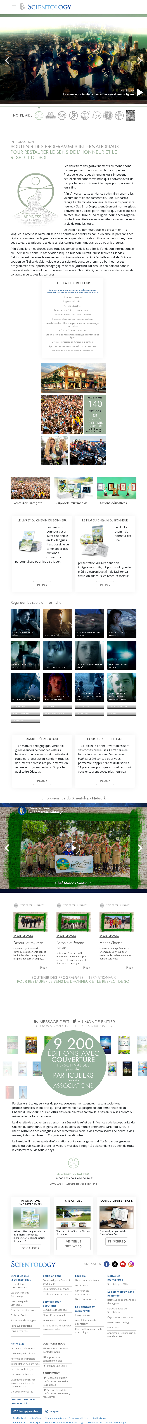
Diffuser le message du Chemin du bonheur (72, 342)
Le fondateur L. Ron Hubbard (19, 1285)
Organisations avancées (120, 1317)
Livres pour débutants (87, 1280)
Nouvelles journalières (115, 1278)
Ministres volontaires (22, 1391)
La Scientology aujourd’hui (85, 1308)
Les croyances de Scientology (20, 1294)
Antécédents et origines (23, 1310)
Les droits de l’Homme (22, 1374)
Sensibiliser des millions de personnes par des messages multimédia (72, 324)
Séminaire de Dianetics (55, 1309)
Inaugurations (82, 1315)
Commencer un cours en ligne (25, 1422)
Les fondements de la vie (56, 1294)
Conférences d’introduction (82, 1292)
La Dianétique (35, 1418)
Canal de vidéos (19, 1331)
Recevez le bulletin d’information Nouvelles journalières (55, 1381)
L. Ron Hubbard (18, 1418)
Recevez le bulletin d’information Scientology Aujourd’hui (56, 1393)
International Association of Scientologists (106, 1422)
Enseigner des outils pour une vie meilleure (72, 319)
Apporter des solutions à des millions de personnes (72, 346)
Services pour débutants (52, 1303)
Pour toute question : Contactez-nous (56, 1350)
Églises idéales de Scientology (117, 1310)
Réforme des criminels (23, 1358)
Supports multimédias (72, 301)
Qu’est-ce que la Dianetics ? (19, 1303)
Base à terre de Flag (118, 1322)
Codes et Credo (19, 1315)
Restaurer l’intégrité (73, 297)
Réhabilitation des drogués (25, 1363)
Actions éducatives (72, 306)
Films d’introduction (85, 1299)
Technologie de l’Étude (23, 1353)
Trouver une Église (56, 1365)
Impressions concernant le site (52, 1359)
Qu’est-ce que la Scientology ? (21, 1278)
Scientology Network (55, 1418)
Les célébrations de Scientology (85, 1322)
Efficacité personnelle (54, 1315)
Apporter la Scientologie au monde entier (121, 1334)
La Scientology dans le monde (120, 1293)
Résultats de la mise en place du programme (72, 350)
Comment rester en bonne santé (23, 1401)
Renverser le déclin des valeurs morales (72, 310)
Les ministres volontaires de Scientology (63, 1422)
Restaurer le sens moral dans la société (73, 314)
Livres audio (81, 1285)
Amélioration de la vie (54, 1320)
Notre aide (18, 1344)
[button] (13, 60)
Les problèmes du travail (56, 1288)
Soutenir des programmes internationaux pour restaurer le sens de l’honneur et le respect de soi (72, 291)
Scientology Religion (79, 1418)
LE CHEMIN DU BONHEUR (73, 283)
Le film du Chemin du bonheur (72, 330)
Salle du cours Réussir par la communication (57, 1327)
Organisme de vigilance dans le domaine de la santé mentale (23, 1383)
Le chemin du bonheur (23, 1348)
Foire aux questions (21, 1325)
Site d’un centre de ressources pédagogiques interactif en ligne (72, 336)
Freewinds (113, 1327)
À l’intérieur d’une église (23, 1320)
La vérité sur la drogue (22, 1369)
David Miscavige (100, 1418)
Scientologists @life (118, 1284)
